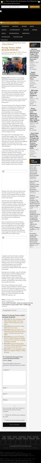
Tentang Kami (18, 37)
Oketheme (22, 448)
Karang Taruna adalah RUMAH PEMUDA (11, 49)
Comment (6, 370)
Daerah (34, 30)
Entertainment (15, 30)
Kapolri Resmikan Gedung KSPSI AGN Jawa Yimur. (14, 327)
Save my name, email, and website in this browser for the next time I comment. (13, 409)
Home (4, 43)
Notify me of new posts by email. (15, 420)
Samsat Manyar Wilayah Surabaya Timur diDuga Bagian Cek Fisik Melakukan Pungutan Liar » (34, 186)
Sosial (4, 33)
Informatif (5, 26)
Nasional (15, 26)
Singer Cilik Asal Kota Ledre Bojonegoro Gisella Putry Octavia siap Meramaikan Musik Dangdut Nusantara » (35, 171)
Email (5, 394)
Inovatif (26, 30)
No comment (18, 54)
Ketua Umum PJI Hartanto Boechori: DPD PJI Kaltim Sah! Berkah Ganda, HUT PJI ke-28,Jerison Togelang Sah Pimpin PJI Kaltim (14, 339)
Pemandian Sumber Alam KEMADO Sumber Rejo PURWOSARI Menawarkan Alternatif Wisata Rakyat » (35, 239)
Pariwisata (25, 33)
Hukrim (24, 26)
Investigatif (6, 37)
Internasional (14, 33)
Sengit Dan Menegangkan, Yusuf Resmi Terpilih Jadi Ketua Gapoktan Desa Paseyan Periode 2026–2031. (15, 345)
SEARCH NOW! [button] (34, 6)
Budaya (4, 30)
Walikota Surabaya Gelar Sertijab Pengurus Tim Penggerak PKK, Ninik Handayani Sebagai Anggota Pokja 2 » (35, 201)
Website (5, 400)
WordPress (34, 448)
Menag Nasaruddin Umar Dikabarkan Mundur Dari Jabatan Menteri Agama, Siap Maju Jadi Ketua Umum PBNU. (15, 332)
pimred (12, 54)
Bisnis (32, 26)
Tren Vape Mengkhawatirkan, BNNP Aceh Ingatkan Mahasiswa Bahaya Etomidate (15, 350)
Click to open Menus (12, 22)
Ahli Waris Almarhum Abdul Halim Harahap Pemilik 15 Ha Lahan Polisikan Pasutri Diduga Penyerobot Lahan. (14, 322)
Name (5, 388)
